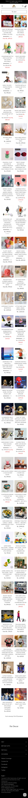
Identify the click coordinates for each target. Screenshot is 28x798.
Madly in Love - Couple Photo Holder (7, 87)
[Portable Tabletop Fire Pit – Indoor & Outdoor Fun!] (20, 513)
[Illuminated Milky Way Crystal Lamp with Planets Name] (7, 409)
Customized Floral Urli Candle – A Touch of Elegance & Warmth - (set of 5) (21, 498)
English (3, 775)
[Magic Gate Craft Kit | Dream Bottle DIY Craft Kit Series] (20, 668)
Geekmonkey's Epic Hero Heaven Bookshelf (7, 443)
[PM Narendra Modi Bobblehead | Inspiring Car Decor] (7, 321)
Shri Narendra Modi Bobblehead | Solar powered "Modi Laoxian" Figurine (21, 222)
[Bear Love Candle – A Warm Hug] (20, 463)
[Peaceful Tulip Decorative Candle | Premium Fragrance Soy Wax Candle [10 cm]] (7, 154)
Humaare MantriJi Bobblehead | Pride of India (21, 363)
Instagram (4, 767)
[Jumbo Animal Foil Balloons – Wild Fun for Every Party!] (7, 563)
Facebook (4, 764)
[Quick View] (12, 25)
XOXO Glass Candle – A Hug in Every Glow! (7, 472)
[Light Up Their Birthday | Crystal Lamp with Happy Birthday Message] (20, 409)
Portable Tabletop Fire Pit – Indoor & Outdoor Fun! (21, 522)
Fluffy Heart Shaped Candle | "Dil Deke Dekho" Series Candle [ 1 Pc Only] (7, 254)
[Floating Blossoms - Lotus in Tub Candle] (7, 486)
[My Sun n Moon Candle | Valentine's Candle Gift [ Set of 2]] (20, 271)
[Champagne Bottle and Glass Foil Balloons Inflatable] (7, 48)
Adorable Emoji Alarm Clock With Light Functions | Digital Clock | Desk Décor (20, 192)
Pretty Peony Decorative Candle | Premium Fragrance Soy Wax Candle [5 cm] (20, 166)
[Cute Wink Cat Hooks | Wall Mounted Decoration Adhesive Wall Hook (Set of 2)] (7, 211)
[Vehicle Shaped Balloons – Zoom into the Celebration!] (20, 538)
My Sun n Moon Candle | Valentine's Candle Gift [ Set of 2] (20, 283)
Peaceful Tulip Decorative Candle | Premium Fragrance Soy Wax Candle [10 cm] (7, 166)
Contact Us (4, 761)
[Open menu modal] (2, 6)
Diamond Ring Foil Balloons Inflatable (20, 31)
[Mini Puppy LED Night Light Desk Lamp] (20, 694)
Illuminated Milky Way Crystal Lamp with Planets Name (7, 419)
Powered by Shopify (6, 792)
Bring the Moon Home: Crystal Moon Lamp (7, 392)
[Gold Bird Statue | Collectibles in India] (20, 129)
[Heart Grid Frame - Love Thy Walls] (20, 102)
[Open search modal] (22, 6)
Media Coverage (6, 758)
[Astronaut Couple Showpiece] (7, 298)
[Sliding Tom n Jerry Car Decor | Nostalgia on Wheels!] (20, 434)
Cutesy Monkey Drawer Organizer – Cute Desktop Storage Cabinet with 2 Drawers (7, 679)
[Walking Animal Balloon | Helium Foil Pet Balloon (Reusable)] (20, 616)
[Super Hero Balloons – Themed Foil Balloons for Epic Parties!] (7, 538)
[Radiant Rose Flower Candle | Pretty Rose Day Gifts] (7, 271)
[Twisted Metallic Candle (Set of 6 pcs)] (20, 77)
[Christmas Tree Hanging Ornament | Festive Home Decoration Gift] (20, 641)
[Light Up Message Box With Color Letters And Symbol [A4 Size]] (7, 21)
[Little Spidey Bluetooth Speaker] (20, 382)
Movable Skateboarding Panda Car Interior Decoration (20, 333)
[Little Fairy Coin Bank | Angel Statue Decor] (20, 298)
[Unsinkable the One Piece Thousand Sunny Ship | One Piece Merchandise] (7, 354)
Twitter (3, 770)
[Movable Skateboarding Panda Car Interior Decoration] (20, 321)
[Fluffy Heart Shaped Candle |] (7, 243)
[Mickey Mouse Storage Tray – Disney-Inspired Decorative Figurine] (7, 588)
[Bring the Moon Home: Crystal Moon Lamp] (7, 382)
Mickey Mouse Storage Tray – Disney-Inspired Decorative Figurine (7, 599)
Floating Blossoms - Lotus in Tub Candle (7, 496)
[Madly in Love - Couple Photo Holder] (7, 77)
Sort (15, 12)
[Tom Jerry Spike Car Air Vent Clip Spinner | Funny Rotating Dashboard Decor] (20, 588)
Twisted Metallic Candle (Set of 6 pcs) (20, 87)
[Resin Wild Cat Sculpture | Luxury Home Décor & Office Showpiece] (7, 616)
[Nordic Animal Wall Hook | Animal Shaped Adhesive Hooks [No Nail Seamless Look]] (7, 181)
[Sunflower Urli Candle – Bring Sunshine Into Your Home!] (7, 513)
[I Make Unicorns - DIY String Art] (20, 48)
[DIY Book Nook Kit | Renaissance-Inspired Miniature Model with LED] (20, 563)
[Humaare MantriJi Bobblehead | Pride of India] (20, 354)
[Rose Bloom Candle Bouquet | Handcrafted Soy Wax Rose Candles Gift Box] (7, 641)
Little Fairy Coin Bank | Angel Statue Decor (20, 308)
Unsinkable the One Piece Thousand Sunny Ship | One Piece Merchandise (7, 365)
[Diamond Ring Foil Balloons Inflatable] (20, 21)
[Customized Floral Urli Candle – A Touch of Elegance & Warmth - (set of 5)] (20, 486)
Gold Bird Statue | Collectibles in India (20, 139)
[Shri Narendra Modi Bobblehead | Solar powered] (20, 211)
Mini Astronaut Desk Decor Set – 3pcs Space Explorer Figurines (7, 706)
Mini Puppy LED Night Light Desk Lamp (20, 704)
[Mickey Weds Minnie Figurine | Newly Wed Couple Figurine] (20, 243)
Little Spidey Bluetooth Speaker (21, 392)
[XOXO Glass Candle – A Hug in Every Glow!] (7, 463)
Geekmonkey (13, 778)
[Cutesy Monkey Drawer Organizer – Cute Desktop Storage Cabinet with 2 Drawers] (7, 668)
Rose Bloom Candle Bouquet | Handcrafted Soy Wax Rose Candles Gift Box (7, 653)
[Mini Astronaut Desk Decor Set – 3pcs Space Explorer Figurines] (7, 694)
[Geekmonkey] (14, 6)
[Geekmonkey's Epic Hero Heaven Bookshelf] (7, 434)
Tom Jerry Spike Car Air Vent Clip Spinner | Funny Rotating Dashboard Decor (20, 599)
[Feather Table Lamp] (7, 129)
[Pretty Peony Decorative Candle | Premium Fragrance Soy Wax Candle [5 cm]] (20, 154)
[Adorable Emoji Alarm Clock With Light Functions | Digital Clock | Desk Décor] (20, 181)
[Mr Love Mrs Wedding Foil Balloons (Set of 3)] (7, 102)
